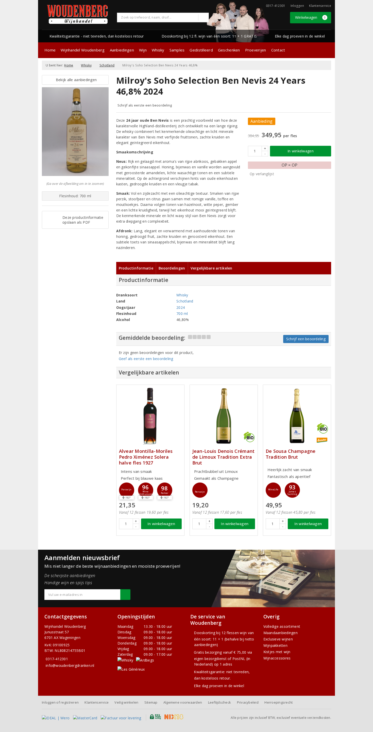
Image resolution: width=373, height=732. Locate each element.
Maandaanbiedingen (280, 632)
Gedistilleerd (201, 49)
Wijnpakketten (275, 645)
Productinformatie (136, 268)
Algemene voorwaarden (182, 702)
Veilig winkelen (126, 702)
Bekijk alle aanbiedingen (75, 79)
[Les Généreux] (131, 669)
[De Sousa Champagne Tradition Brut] (297, 415)
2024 (180, 307)
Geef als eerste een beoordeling (146, 358)
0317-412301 (57, 658)
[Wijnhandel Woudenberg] (77, 14)
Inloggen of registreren (60, 702)
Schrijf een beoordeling (306, 338)
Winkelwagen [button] (310, 17)
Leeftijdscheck (219, 702)
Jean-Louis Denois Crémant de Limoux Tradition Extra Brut (223, 457)
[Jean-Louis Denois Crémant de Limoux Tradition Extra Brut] (224, 415)
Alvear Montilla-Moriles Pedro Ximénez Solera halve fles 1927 (146, 457)
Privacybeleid (248, 702)
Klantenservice (320, 6)
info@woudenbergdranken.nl (70, 665)
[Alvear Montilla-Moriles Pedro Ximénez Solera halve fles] (150, 415)
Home (50, 49)
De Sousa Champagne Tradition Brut (291, 454)
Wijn (143, 49)
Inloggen (297, 6)
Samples (177, 49)
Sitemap (151, 702)
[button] (126, 490)
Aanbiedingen (122, 49)
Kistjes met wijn (277, 651)
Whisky (158, 49)
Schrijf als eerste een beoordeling (144, 105)
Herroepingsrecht (278, 702)
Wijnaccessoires (277, 658)
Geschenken (229, 49)
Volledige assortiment (281, 626)
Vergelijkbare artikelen (211, 268)
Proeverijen (255, 49)
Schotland (106, 65)
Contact (278, 49)
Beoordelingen (172, 268)
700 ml (182, 313)
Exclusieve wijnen (278, 639)
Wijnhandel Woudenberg (83, 49)
